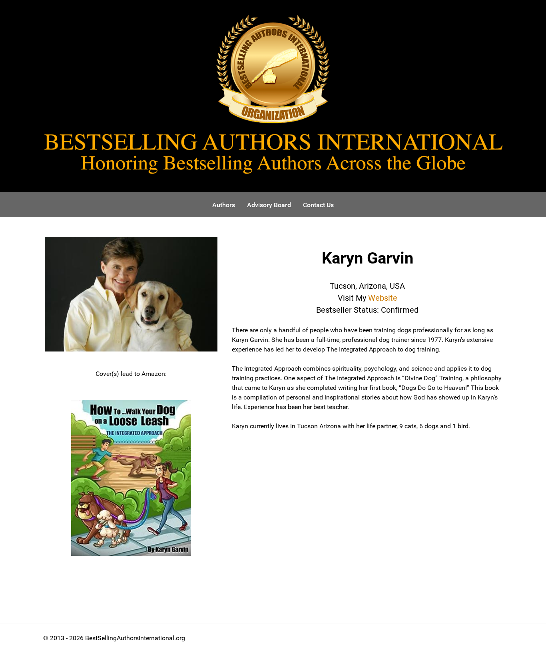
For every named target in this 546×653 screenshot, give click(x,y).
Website (382, 298)
